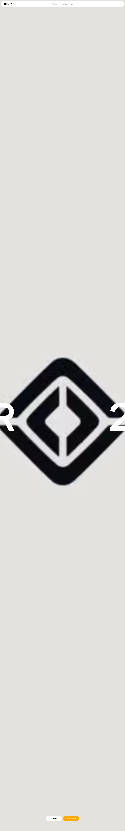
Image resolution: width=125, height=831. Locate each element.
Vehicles (54, 4)
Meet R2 (54, 818)
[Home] (9, 4)
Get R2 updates (71, 818)
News (71, 4)
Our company (63, 4)
